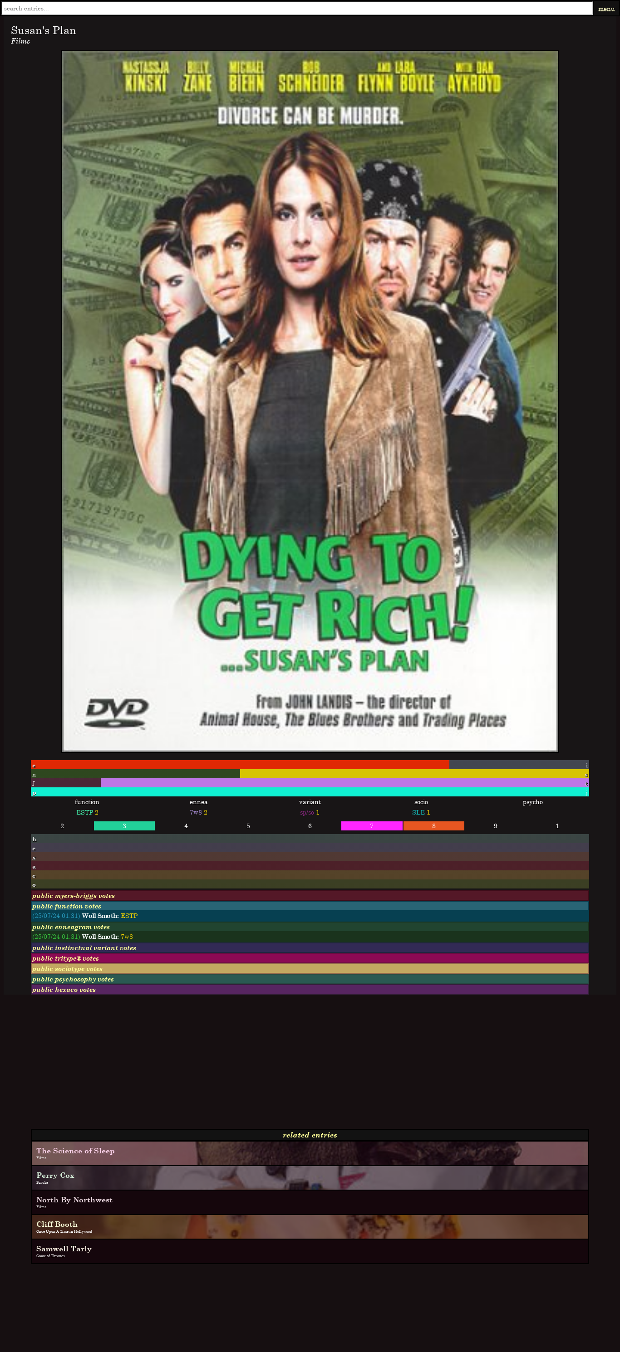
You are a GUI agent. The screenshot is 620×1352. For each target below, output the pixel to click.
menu (606, 8)
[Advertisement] (276, 1065)
